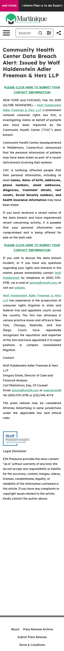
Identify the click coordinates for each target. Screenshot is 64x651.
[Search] (40, 33)
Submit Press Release (32, 637)
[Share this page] (58, 32)
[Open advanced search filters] (49, 33)
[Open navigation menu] (6, 32)
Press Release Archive (38, 629)
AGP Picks (9, 5)
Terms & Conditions (32, 645)
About (15, 629)
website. (19, 287)
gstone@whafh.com (43, 282)
